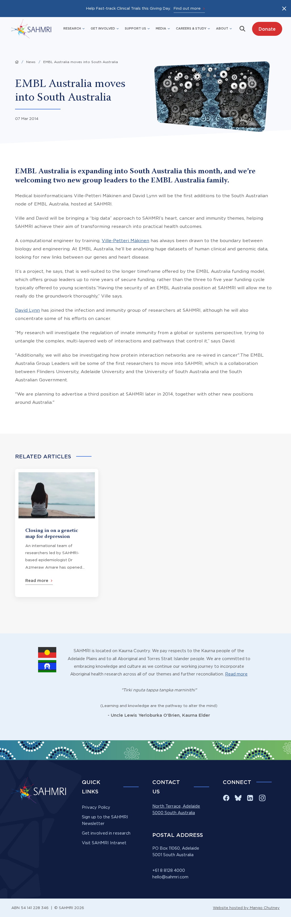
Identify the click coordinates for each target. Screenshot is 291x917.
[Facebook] (226, 798)
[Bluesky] (238, 798)
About (222, 28)
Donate (267, 29)
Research (72, 28)
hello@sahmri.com (170, 876)
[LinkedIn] (250, 798)
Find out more (187, 8)
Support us (135, 28)
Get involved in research (106, 833)
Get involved (103, 28)
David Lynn (27, 310)
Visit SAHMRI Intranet (104, 842)
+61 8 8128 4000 (168, 870)
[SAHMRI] (31, 28)
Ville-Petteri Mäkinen (125, 240)
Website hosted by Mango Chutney (246, 907)
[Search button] (242, 29)
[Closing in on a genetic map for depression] (56, 533)
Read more (236, 674)
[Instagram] (262, 798)
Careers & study (191, 28)
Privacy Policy (96, 807)
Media (161, 28)
